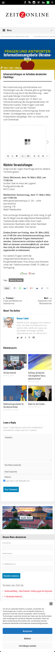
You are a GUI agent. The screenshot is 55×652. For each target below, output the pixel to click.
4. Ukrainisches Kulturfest (13, 596)
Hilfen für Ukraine (16, 280)
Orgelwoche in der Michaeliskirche (45, 301)
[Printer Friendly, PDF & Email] (27, 274)
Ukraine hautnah (9, 372)
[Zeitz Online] (28, 14)
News (11, 68)
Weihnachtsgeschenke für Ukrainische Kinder (13, 405)
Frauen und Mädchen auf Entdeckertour (12, 301)
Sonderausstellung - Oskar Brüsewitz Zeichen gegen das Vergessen (28, 590)
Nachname (7, 553)
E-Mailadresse (9, 564)
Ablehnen (27, 638)
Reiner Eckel (23, 318)
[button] (51, 603)
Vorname (6, 542)
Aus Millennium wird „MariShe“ (25, 36)
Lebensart (18, 68)
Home (6, 68)
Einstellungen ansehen (27, 645)
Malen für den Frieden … (37, 404)
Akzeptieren (27, 631)
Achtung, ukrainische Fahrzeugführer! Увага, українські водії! (37, 375)
